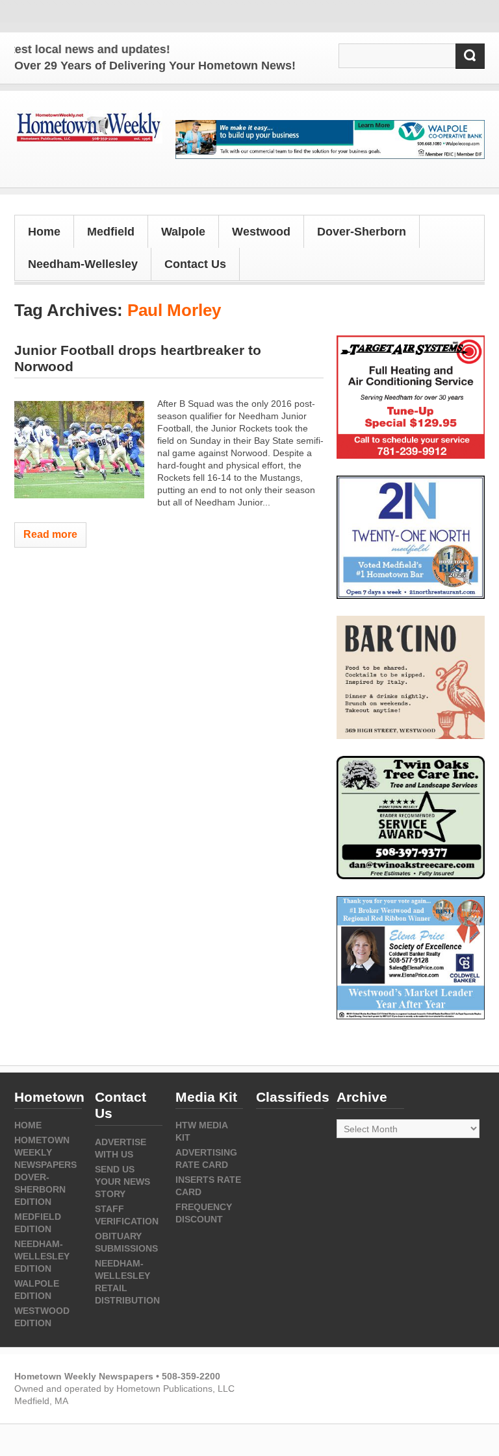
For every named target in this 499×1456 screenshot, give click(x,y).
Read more (50, 534)
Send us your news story (122, 1181)
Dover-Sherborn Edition (40, 1189)
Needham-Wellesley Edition (42, 1256)
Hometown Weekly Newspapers (45, 1152)
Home (44, 231)
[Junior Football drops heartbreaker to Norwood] (79, 449)
